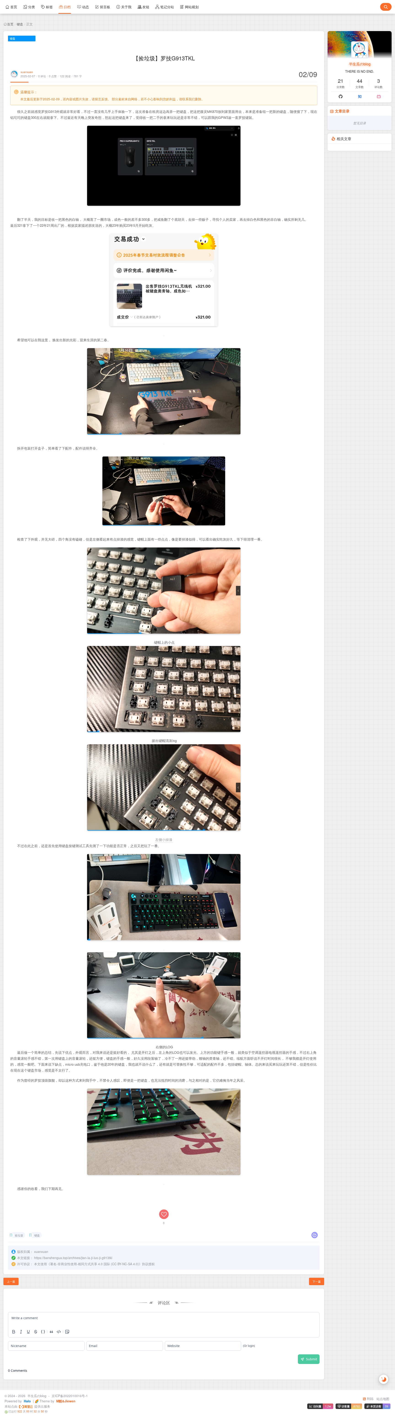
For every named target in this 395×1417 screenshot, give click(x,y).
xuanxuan (27, 72)
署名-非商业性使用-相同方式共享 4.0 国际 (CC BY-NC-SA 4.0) (94, 1264)
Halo (27, 1401)
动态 (85, 6)
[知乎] (359, 96)
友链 (145, 6)
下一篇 (316, 1281)
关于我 (126, 6)
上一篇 (11, 1281)
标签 (49, 6)
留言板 (105, 6)
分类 (31, 6)
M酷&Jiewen (65, 1401)
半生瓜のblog (360, 64)
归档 (67, 6)
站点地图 (382, 1398)
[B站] (378, 96)
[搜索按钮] (386, 7)
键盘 (20, 24)
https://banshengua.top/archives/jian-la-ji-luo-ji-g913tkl (73, 1257)
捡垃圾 (19, 1235)
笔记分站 (167, 6)
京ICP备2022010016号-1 (70, 1395)
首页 (13, 6)
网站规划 (192, 6)
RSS (369, 1398)
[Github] (340, 96)
